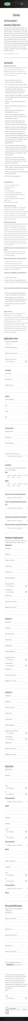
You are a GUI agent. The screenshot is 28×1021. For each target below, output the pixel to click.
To (5, 792)
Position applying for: (11, 341)
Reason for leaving (10, 601)
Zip (6, 417)
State (6, 411)
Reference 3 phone (11, 951)
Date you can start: (11, 359)
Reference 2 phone (11, 935)
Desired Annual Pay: (11, 353)
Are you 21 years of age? (12, 453)
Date (6, 996)
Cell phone (8, 437)
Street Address (9, 399)
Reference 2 (8, 929)
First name (8, 379)
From (6, 786)
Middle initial (9, 385)
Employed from (10, 584)
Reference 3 (8, 945)
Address (7, 554)
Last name (8, 373)
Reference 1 (8, 912)
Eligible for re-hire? (11, 607)
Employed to (9, 589)
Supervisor (8, 595)
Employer (8, 548)
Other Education (10, 861)
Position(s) (8, 566)
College (7, 817)
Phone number (9, 560)
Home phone (9, 431)
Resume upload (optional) (13, 962)
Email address (9, 443)
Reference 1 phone (10, 918)
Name (7, 990)
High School (8, 769)
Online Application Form (11, 53)
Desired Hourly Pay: (11, 347)
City (6, 405)
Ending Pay (8, 572)
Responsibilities (9, 578)
